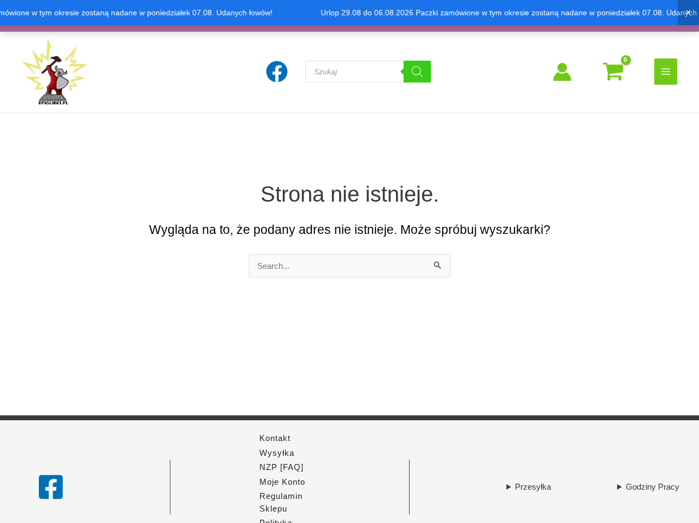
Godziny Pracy (652, 486)
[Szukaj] (417, 72)
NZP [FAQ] (281, 467)
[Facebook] (50, 487)
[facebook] (278, 72)
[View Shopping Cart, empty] (613, 72)
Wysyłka (276, 452)
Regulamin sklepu (281, 502)
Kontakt (275, 438)
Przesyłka (533, 486)
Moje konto (282, 481)
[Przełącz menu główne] (666, 71)
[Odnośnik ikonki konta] (562, 71)
